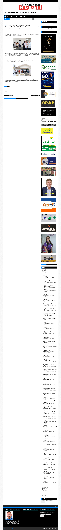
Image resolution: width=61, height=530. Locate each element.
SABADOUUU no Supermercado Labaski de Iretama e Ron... (50, 427)
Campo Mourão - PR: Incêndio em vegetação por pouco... (48, 473)
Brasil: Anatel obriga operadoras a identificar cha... (49, 446)
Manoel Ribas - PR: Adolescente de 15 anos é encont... (49, 397)
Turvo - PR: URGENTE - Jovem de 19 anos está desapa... (49, 402)
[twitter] (6, 1)
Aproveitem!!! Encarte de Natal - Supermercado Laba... (48, 387)
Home (6, 25)
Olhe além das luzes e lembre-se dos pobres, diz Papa (48, 343)
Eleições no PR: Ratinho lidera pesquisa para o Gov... (49, 299)
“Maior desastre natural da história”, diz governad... (49, 320)
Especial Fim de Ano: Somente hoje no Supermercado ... (49, 284)
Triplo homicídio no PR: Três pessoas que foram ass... (49, 294)
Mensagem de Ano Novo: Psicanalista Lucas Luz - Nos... (49, 304)
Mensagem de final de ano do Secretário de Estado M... (49, 385)
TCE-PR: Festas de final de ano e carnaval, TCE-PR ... (49, 420)
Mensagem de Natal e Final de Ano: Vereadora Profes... (48, 423)
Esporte (16, 16)
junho (44, 490)
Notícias (12, 16)
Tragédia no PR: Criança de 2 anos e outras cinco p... (49, 278)
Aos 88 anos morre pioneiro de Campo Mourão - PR (49, 438)
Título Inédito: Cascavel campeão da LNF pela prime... (49, 410)
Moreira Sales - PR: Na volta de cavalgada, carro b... (49, 400)
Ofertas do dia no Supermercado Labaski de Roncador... (49, 430)
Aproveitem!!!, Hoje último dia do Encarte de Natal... (49, 366)
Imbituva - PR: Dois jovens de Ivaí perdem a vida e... (49, 417)
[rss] (51, 528)
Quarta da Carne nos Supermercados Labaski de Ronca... (49, 433)
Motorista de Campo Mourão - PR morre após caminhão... (49, 365)
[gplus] (44, 528)
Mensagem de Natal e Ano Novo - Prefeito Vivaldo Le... (49, 375)
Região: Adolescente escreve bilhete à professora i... (49, 425)
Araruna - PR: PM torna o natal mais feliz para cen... (49, 404)
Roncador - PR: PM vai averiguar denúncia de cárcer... (49, 458)
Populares (49, 264)
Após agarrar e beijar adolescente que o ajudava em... (49, 461)
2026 (43, 269)
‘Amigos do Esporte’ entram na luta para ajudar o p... (49, 340)
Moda (25, 16)
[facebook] (5, 1)
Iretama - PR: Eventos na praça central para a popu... (49, 322)
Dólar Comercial (49, 28)
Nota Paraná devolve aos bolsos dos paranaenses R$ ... (48, 337)
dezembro (45, 274)
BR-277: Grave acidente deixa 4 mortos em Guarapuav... (49, 362)
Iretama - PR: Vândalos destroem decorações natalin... (48, 435)
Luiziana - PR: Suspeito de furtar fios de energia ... (49, 296)
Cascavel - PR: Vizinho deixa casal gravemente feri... (48, 368)
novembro (45, 485)
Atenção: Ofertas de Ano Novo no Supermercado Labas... (48, 315)
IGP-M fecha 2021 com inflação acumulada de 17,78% (49, 306)
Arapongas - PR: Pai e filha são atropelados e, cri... (49, 405)
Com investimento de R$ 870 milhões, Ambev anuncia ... (49, 373)
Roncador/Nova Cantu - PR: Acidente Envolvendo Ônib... (49, 437)
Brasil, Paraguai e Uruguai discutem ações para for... (49, 407)
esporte (43, 500)
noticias (8, 25)
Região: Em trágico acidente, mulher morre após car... (50, 371)
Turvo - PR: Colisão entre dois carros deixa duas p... (49, 317)
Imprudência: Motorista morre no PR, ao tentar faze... (49, 302)
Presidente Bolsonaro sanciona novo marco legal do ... (50, 370)
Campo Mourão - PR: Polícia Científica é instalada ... (49, 428)
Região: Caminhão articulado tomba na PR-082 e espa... (50, 312)
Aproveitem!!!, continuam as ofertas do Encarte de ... (49, 383)
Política (21, 16)
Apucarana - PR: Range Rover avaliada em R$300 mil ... (49, 319)
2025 (43, 270)
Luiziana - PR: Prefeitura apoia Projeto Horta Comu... (49, 465)
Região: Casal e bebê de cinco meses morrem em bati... (49, 381)
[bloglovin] (48, 528)
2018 (43, 495)
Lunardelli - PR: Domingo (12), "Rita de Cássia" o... (49, 466)
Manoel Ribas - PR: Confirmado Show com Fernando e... (49, 479)
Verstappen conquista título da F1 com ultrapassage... (49, 451)
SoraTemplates (6, 528)
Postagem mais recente (9, 95)
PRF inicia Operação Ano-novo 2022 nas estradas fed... (49, 289)
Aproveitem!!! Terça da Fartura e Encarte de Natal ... (49, 394)
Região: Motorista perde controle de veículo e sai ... (48, 329)
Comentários (54, 264)
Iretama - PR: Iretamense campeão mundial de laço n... (48, 353)
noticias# (8, 86)
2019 (43, 494)
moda (47, 500)
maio (44, 491)
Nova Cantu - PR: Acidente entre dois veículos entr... (49, 469)
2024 (43, 271)
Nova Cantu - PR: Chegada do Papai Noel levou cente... (49, 455)
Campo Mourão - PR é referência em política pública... (49, 441)
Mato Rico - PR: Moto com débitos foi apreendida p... (49, 342)
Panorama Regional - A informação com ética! (21, 13)
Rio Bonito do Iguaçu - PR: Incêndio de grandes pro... (49, 332)
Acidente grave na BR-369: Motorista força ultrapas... (49, 334)
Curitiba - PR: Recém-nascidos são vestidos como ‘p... (49, 347)
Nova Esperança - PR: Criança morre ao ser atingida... (49, 422)
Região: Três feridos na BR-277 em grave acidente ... (49, 445)
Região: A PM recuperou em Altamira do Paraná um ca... (49, 456)
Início (8, 16)
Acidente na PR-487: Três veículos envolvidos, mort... (48, 338)
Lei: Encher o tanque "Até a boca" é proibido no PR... (48, 292)
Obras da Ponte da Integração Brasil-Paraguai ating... (48, 357)
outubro (44, 486)
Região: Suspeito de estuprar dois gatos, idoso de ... (49, 412)
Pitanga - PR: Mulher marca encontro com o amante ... (49, 390)
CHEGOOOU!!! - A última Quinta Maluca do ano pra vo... (49, 297)
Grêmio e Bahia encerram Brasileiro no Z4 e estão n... (49, 484)
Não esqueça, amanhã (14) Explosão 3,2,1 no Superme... (50, 448)
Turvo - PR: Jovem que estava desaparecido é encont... (47, 395)
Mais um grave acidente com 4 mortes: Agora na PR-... (49, 355)
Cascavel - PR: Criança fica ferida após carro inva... (49, 463)
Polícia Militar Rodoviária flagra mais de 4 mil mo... (49, 330)
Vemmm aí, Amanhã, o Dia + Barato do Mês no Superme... (49, 335)
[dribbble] (49, 528)
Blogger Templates (13, 528)
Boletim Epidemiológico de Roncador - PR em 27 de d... (49, 327)
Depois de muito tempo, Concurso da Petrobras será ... (49, 389)
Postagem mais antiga (35, 95)
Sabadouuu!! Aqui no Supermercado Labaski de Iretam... (48, 471)
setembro (44, 487)
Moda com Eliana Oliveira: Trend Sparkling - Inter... (49, 453)
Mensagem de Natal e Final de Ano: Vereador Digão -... (48, 476)
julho (44, 489)
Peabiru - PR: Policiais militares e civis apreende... (49, 287)
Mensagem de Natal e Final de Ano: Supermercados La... (48, 352)
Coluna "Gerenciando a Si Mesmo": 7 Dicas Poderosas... (49, 309)
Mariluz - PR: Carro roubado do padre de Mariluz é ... (49, 432)
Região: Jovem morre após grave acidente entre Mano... (49, 418)
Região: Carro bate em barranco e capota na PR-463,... (49, 283)
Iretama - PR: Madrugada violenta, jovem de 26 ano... (49, 358)
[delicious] (55, 528)
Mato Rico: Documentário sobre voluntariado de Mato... (48, 350)
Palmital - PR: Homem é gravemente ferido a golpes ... (49, 376)
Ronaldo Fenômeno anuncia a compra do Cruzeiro (49, 415)
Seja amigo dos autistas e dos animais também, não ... (49, 279)
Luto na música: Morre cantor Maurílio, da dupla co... (49, 301)
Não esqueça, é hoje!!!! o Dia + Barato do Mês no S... (49, 324)
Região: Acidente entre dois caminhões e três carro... (49, 291)
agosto (44, 488)
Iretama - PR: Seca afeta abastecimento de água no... (50, 363)
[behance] (52, 528)
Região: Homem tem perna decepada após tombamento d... (50, 307)
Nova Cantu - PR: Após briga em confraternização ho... (48, 286)
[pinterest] (46, 528)
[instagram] (8, 1)
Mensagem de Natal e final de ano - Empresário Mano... (48, 380)
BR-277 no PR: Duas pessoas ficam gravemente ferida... (48, 478)
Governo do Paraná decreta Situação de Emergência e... (49, 281)
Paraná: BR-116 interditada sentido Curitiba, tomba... (49, 481)
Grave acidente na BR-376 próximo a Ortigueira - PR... (48, 460)
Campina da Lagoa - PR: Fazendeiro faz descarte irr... (49, 314)
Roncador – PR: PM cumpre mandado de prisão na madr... (49, 345)
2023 (43, 272)
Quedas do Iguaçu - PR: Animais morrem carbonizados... (49, 310)
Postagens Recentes (44, 264)
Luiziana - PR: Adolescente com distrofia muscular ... (49, 483)
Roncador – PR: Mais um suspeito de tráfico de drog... (50, 348)
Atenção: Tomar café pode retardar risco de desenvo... (49, 399)
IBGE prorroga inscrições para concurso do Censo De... (49, 276)
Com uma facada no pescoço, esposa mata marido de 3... (49, 443)
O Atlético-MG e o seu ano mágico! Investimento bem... (48, 360)
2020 (43, 493)
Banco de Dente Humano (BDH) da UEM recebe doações (49, 414)
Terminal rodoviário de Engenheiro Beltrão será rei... (49, 325)
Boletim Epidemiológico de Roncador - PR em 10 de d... (49, 474)
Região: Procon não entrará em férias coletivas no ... (49, 378)
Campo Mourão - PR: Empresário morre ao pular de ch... (49, 450)
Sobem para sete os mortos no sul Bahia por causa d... (49, 440)
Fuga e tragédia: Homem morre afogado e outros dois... (49, 409)
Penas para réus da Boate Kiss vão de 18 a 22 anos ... (49, 468)
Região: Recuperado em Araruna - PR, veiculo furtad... (49, 392)
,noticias (18, 30)
